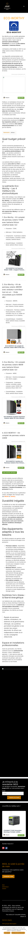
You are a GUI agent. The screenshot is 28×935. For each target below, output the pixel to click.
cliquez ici (23, 916)
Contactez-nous (8, 876)
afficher (13, 132)
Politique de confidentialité (18, 932)
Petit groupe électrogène (9, 923)
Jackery (12, 496)
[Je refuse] (26, 930)
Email (3, 791)
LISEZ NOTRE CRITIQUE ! (9, 472)
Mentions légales (7, 920)
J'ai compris (7, 932)
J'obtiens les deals (14, 797)
